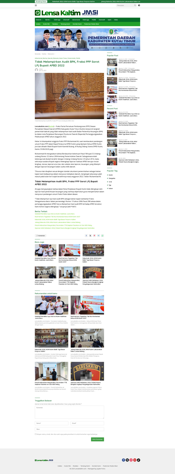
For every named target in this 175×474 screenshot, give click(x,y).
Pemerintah (71, 58)
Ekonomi (56, 58)
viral (110, 182)
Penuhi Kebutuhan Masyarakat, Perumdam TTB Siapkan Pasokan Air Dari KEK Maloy (63, 225)
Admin (41, 69)
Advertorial (76, 20)
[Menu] (36, 5)
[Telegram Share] (98, 235)
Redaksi (55, 24)
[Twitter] (127, 460)
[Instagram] (131, 460)
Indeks (38, 24)
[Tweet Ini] (90, 235)
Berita (47, 20)
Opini (109, 20)
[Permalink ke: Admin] (36, 70)
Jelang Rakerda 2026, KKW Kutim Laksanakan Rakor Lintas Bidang (105, 1)
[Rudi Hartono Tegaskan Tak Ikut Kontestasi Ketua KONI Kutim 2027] (69, 250)
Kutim (51, 126)
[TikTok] (138, 460)
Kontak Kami (77, 24)
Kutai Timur (63, 58)
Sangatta (112, 178)
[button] (135, 5)
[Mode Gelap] (139, 5)
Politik (94, 20)
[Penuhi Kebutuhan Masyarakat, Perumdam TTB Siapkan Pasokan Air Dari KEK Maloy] (69, 272)
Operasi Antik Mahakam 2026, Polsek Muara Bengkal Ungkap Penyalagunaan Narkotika (64, 228)
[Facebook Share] (86, 235)
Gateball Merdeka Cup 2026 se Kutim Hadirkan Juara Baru (55, 214)
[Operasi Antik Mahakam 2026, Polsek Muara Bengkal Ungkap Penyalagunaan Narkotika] (93, 272)
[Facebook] (123, 460)
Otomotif (66, 20)
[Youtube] (134, 460)
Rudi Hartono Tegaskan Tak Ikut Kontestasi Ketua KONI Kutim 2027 (57, 217)
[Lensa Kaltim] (66, 12)
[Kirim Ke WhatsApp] (102, 235)
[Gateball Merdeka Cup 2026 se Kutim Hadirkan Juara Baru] (45, 250)
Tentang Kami (65, 24)
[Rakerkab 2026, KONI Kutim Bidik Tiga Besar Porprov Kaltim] (93, 250)
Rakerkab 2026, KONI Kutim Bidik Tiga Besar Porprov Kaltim (54, 1)
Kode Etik (46, 24)
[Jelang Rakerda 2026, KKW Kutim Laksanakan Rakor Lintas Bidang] (45, 272)
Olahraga (57, 20)
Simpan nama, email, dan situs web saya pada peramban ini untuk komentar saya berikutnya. (67, 434)
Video (116, 20)
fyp (110, 185)
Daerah (38, 20)
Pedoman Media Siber (91, 24)
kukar (111, 188)
